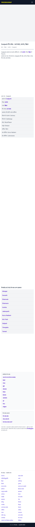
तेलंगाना (2, 475)
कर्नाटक (2, 494)
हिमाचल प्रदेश (21, 488)
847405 (9, 109)
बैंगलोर (4, 392)
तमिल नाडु (3, 515)
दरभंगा (23, 52)
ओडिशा (2, 509)
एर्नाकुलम (4, 406)
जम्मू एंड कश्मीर (4, 491)
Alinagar (4, 291)
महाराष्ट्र (3, 499)
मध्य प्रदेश (20, 496)
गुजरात (19, 483)
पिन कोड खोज (6, 416)
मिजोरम (19, 502)
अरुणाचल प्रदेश (4, 507)
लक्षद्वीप (2, 496)
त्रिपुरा (19, 504)
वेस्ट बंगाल (20, 517)
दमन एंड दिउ (3, 486)
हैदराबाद (4, 395)
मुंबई (4, 386)
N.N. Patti (5, 319)
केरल (4, 403)
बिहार (29, 52)
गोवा (19, 499)
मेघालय (19, 507)
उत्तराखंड (3, 517)
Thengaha (5, 327)
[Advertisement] (17, 22)
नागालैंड (2, 504)
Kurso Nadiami (6, 315)
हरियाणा (2, 488)
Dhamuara (5, 303)
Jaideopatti (5, 311)
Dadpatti (8, 99)
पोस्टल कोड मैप (6, 419)
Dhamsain (5, 299)
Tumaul (4, 331)
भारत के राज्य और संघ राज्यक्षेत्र (9, 377)
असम (19, 478)
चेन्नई (4, 383)
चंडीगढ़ (19, 509)
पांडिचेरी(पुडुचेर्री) (4, 478)
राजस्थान (20, 512)
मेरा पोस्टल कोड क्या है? (7, 422)
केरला (19, 494)
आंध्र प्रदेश (20, 475)
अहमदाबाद (5, 398)
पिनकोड (15, 525)
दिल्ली (4, 380)
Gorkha (4, 307)
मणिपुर (2, 502)
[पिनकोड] (6, 2)
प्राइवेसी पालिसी (22, 525)
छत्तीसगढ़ (20, 481)
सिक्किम (19, 520)
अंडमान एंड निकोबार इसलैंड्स (7, 520)
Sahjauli (4, 323)
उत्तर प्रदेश (20, 515)
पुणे (3, 400)
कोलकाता (5, 389)
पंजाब (2, 512)
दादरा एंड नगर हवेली (22, 486)
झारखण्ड (20, 491)
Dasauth (4, 295)
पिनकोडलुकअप (30, 428)
